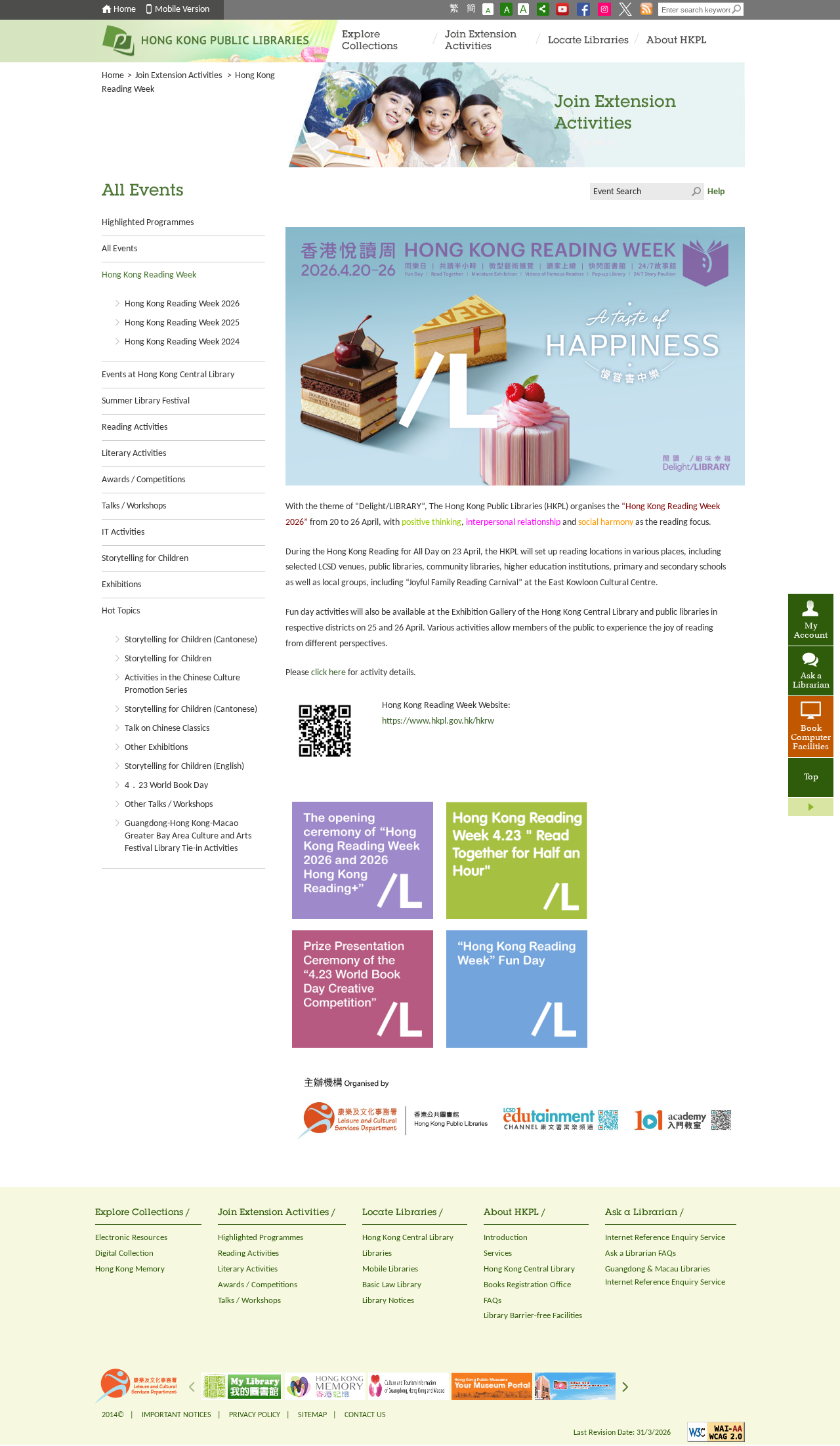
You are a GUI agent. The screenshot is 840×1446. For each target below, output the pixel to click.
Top (811, 777)
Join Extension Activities (480, 41)
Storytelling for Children (145, 559)
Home (125, 9)
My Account (811, 631)
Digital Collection (124, 1253)
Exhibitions (121, 585)
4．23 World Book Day (166, 786)
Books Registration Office (527, 1285)
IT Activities (123, 532)
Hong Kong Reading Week (149, 275)
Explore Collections (370, 41)
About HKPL (676, 41)
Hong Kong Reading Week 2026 (182, 304)
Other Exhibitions (156, 748)
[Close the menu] (810, 807)
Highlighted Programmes (148, 223)
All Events (119, 249)
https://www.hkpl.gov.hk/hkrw (438, 721)
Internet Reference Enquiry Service (665, 1237)
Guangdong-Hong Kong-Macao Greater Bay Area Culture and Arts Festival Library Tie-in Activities (188, 836)
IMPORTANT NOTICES (176, 1415)
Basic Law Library (391, 1285)
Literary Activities (134, 454)
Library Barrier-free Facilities (533, 1316)
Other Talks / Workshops (169, 805)
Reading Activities (134, 427)
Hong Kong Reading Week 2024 (182, 342)
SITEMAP (312, 1415)
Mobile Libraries (390, 1269)
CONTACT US (365, 1415)
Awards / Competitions (143, 480)
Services (498, 1253)
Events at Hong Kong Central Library (168, 375)
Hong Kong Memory (130, 1269)
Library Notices (388, 1300)
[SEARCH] (737, 9)
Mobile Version (182, 9)
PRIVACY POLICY (254, 1415)
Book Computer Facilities (811, 738)
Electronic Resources (131, 1237)
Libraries (377, 1253)
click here (328, 673)
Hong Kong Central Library (407, 1237)
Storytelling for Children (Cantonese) (191, 640)
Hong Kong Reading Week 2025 (182, 323)
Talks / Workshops (134, 506)
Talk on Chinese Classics (167, 728)
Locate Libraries (588, 41)
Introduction (506, 1237)
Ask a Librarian (811, 681)
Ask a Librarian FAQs (640, 1253)
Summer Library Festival (146, 401)
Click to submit (695, 191)
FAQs (492, 1300)
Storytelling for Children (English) (184, 767)
